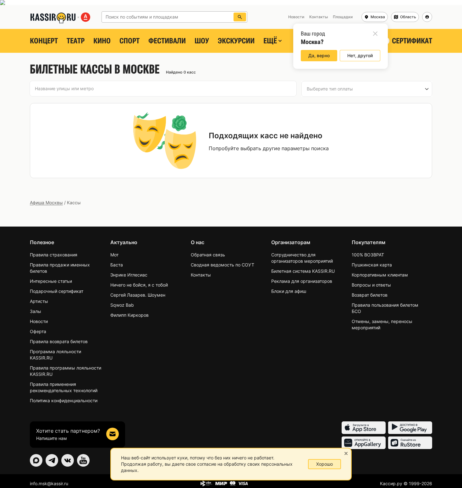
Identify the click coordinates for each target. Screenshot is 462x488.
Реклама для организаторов (301, 281)
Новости (39, 321)
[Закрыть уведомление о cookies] (346, 453)
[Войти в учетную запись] (427, 17)
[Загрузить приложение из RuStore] (410, 442)
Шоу (202, 40)
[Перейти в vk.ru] (67, 460)
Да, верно (319, 55)
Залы (35, 311)
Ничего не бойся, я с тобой (139, 285)
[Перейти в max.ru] (36, 460)
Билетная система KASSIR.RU (303, 271)
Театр (76, 40)
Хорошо (324, 464)
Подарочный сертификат (56, 291)
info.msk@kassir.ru (49, 483)
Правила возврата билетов (59, 341)
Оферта (38, 331)
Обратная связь (208, 254)
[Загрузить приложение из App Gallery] (364, 442)
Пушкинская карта (372, 264)
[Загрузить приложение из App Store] (364, 427)
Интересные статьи (51, 281)
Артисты (39, 301)
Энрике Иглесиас (128, 274)
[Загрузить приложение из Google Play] (410, 427)
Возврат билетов (370, 295)
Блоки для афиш (288, 291)
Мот (114, 254)
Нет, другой (360, 55)
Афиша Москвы (46, 202)
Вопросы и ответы (371, 285)
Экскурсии (236, 40)
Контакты (201, 274)
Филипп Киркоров (129, 315)
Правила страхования (53, 254)
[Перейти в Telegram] (52, 460)
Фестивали (167, 40)
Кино (102, 40)
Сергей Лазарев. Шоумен (137, 295)
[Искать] (240, 17)
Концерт (44, 40)
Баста (116, 264)
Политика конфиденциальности (63, 400)
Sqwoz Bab (122, 305)
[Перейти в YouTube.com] (83, 460)
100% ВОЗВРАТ (368, 254)
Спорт (129, 40)
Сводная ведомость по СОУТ (222, 264)
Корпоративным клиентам (380, 274)
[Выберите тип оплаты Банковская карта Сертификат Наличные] (366, 89)
